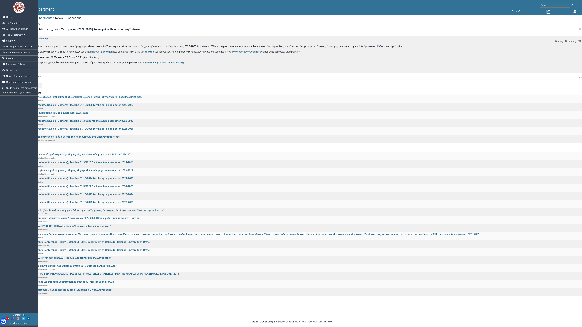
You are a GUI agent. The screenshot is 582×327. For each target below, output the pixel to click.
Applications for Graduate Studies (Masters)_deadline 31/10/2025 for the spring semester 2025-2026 (75, 128)
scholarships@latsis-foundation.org (163, 62)
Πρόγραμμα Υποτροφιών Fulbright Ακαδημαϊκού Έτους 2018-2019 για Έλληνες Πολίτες (67, 265)
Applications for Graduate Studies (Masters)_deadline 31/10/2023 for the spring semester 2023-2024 (75, 194)
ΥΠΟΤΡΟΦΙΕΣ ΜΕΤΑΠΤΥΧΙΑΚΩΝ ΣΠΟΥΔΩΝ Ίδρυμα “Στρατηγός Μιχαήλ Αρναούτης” (64, 226)
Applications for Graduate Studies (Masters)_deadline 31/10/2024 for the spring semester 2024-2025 (75, 178)
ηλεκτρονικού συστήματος (247, 51)
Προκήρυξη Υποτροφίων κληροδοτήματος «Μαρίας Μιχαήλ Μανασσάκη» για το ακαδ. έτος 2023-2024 (75, 170)
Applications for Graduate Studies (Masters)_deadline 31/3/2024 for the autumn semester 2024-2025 (75, 186)
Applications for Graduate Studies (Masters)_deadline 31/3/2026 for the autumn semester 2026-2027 (75, 120)
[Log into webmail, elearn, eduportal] (575, 12)
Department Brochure (19, 323)
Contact (17, 315)
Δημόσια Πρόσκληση (101, 51)
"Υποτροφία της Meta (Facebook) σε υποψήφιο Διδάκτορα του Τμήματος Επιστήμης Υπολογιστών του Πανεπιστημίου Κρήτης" (90, 210)
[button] (3, 321)
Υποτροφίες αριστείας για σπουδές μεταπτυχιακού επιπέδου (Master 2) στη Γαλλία (65, 281)
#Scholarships (41, 38)
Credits (302, 321)
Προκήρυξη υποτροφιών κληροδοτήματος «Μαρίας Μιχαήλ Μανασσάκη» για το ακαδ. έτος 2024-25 (73, 154)
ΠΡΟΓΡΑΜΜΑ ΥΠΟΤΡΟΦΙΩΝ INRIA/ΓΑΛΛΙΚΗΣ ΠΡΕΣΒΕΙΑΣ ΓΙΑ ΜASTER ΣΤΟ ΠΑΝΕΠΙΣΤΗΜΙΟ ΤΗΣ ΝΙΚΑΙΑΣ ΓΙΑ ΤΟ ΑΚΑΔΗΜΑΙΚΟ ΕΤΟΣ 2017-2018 (98, 273)
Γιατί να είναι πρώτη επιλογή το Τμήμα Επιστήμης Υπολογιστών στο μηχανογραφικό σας (68, 136)
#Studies (39, 101)
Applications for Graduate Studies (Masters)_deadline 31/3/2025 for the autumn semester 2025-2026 (75, 162)
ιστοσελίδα (147, 51)
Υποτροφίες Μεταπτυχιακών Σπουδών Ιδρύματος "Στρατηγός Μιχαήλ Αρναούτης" (64, 289)
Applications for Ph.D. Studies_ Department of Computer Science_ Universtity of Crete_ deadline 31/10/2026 (79, 97)
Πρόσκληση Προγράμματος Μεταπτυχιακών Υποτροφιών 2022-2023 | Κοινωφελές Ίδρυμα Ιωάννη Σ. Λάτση (78, 218)
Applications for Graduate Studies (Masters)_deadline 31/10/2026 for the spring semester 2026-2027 (75, 105)
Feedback (312, 321)
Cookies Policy (325, 321)
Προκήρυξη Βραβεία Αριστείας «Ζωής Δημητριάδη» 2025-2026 (52, 112)
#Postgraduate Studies (38, 293)
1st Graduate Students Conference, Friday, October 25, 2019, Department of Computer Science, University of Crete (83, 242)
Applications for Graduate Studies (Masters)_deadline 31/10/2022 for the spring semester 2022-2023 (75, 202)
